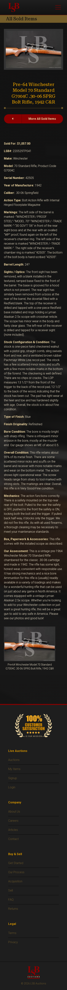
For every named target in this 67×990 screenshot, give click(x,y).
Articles (13, 830)
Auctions (14, 760)
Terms (12, 933)
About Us (14, 811)
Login (11, 787)
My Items (14, 769)
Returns (13, 909)
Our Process (16, 872)
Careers (13, 820)
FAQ (11, 899)
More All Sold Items (42, 119)
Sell (10, 890)
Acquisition (15, 881)
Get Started (15, 863)
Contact (13, 839)
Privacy (13, 942)
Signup (12, 778)
